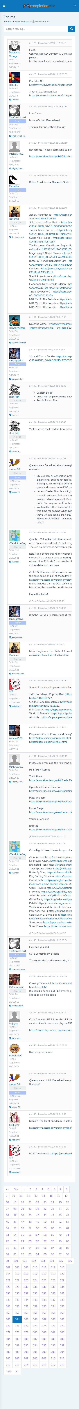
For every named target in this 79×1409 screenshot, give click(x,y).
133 (53, 1287)
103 (42, 1261)
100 (15, 1261)
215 (35, 1365)
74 (22, 1241)
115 (17, 1274)
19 (14, 1202)
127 (62, 1280)
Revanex (14, 219)
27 (7, 1209)
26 (67, 1202)
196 (53, 1345)
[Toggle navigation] (75, 6)
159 (35, 1313)
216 (44, 1365)
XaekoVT (14, 1125)
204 (62, 1352)
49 (37, 1222)
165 (26, 1319)
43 (60, 1215)
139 (44, 1293)
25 (60, 1202)
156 (8, 1313)
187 (35, 1339)
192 (17, 1345)
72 (7, 1241)
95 (45, 1254)
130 (26, 1287)
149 (8, 1306)
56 (22, 1228)
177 (8, 1332)
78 (52, 1241)
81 (7, 1248)
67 (37, 1235)
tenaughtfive (16, 360)
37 (14, 1215)
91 (14, 1254)
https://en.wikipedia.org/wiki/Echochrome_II (53, 156)
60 (52, 1228)
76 (37, 1241)
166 (35, 1319)
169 (62, 1319)
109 (26, 1267)
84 (29, 1248)
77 (45, 1241)
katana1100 (15, 738)
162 (62, 1313)
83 (22, 1248)
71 (67, 1235)
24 (52, 1202)
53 (67, 1222)
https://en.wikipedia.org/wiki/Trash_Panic (52, 780)
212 (8, 1365)
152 (35, 1306)
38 (22, 1215)
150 (17, 1306)
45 (7, 1222)
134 (62, 1287)
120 (62, 1274)
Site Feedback (22, 21)
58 (37, 1228)
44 (67, 1215)
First (16, 1189)
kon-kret (15, 415)
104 (51, 1261)
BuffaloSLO (15, 1055)
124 (35, 1280)
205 (8, 1358)
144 (26, 1300)
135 (8, 1293)
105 (60, 1261)
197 (62, 1345)
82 (14, 1248)
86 (45, 1248)
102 (33, 1261)
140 (53, 1293)
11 (20, 1196)
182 (53, 1332)
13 (36, 1196)
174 (44, 1326)
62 (67, 1228)
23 (45, 1202)
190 (62, 1339)
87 (52, 1248)
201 (35, 1352)
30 (29, 1209)
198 (8, 1352)
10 (13, 1196)
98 (67, 1254)
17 (66, 1196)
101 (24, 1261)
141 (62, 1293)
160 (44, 1313)
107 (8, 1267)
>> (16, 1371)
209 (44, 1358)
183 (62, 1332)
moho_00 (14, 469)
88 (60, 1248)
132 (44, 1287)
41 (45, 1215)
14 (43, 1196)
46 (14, 1222)
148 (62, 1300)
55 (14, 1228)
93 (29, 1254)
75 (29, 1241)
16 (58, 1196)
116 (26, 1274)
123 (26, 1280)
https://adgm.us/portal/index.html (48, 742)
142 (8, 1300)
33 (52, 1209)
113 (62, 1267)
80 (67, 1241)
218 (62, 1365)
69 (52, 1235)
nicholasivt (16, 706)
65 (22, 1235)
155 (62, 1306)
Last (8, 1371)
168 (53, 1319)
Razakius (14, 186)
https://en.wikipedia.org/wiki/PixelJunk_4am (53, 801)
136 (17, 1293)
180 (35, 1332)
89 (67, 1248)
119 (53, 1274)
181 (44, 1332)
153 (44, 1306)
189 (53, 1339)
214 (26, 1365)
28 (14, 1209)
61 (60, 1228)
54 (7, 1228)
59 (45, 1228)
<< (7, 1189)
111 (44, 1267)
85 (37, 1248)
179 (26, 1332)
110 (35, 1267)
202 (44, 1352)
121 (8, 1280)
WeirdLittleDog (17, 543)
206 (17, 1358)
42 (52, 1215)
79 (60, 1241)
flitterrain (15, 1038)
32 (45, 1209)
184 (8, 1339)
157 (17, 1313)
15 (51, 1196)
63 (7, 1235)
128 (8, 1287)
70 (60, 1235)
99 (7, 1261)
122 (17, 1280)
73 (14, 1241)
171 (17, 1326)
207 (26, 1358)
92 (22, 1254)
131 (35, 1287)
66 (29, 1235)
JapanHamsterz (18, 342)
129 (17, 1287)
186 (26, 1339)
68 (45, 1235)
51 (52, 1222)
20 (22, 1202)
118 (44, 1274)
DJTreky (13, 85)
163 (8, 1319)
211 (62, 1358)
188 (44, 1339)
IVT (11, 691)
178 (17, 1332)
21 (29, 1202)
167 (44, 1319)
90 (7, 1254)
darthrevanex (17, 237)
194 (35, 1345)
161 (53, 1313)
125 (44, 1280)
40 (37, 1215)
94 (37, 1254)
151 (26, 1306)
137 (26, 1293)
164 (17, 1319)
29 (22, 1209)
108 (17, 1267)
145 (35, 1300)
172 (26, 1326)
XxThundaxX (16, 987)
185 (17, 1339)
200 (26, 1352)
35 (67, 1209)
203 (53, 1352)
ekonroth (14, 397)
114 (8, 1274)
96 (52, 1254)
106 (69, 1261)
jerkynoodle (16, 379)
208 (35, 1358)
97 (60, 1254)
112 (53, 1267)
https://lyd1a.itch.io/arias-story (60, 895)
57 (29, 1228)
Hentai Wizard (17, 328)
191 (8, 1345)
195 (44, 1345)
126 (53, 1280)
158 (26, 1313)
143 (17, 1300)
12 (28, 1196)
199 (17, 1352)
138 (35, 1293)
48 (29, 1222)
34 (60, 1209)
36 (7, 1215)
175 (53, 1326)
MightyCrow (16, 153)
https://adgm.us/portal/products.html (50, 738)
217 (53, 1365)
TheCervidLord (17, 117)
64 (14, 1235)
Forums (7, 21)
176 (62, 1326)
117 (35, 1274)
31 (37, 1209)
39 (29, 1215)
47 (22, 1222)
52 (60, 1222)
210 (53, 1358)
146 (44, 1300)
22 (37, 1202)
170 (8, 1326)
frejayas (13, 1023)
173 (35, 1326)
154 (53, 1306)
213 (17, 1365)
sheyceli (15, 561)
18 (7, 1202)
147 (53, 1300)
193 (26, 1345)
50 (45, 1222)
